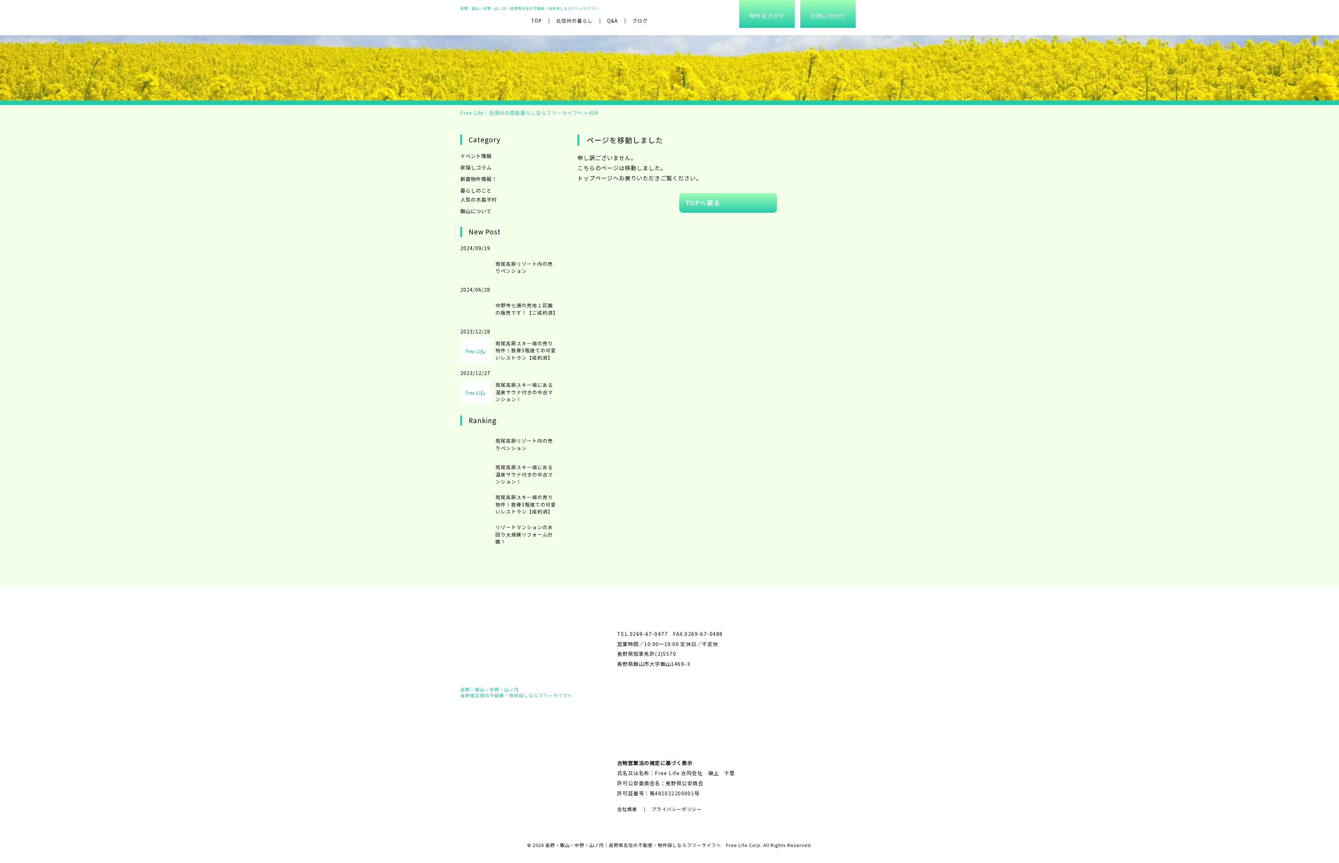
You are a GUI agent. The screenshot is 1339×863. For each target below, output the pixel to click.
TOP (536, 20)
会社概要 (627, 809)
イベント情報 (476, 155)
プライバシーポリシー (677, 809)
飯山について (476, 211)
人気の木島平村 (478, 199)
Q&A (612, 20)
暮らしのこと (476, 190)
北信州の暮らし (574, 20)
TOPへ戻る (703, 202)
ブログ (640, 20)
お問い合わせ (828, 16)
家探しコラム (476, 167)
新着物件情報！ (478, 178)
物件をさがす (767, 16)
